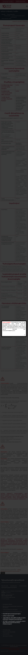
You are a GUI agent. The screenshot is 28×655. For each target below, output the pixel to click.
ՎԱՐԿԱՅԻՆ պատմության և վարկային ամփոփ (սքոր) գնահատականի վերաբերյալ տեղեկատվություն (14, 622)
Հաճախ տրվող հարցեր (8, 615)
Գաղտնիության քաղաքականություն (12, 613)
